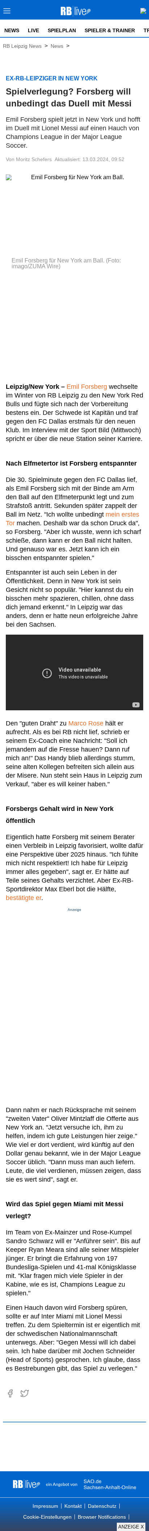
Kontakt (73, 1506)
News (11, 30)
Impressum (45, 1506)
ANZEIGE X (131, 1527)
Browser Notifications (102, 1516)
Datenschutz (102, 1506)
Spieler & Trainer (110, 30)
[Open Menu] (7, 13)
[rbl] (26, 1484)
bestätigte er (23, 897)
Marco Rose (85, 723)
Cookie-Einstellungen (47, 1516)
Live (33, 30)
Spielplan (62, 30)
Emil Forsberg (87, 386)
